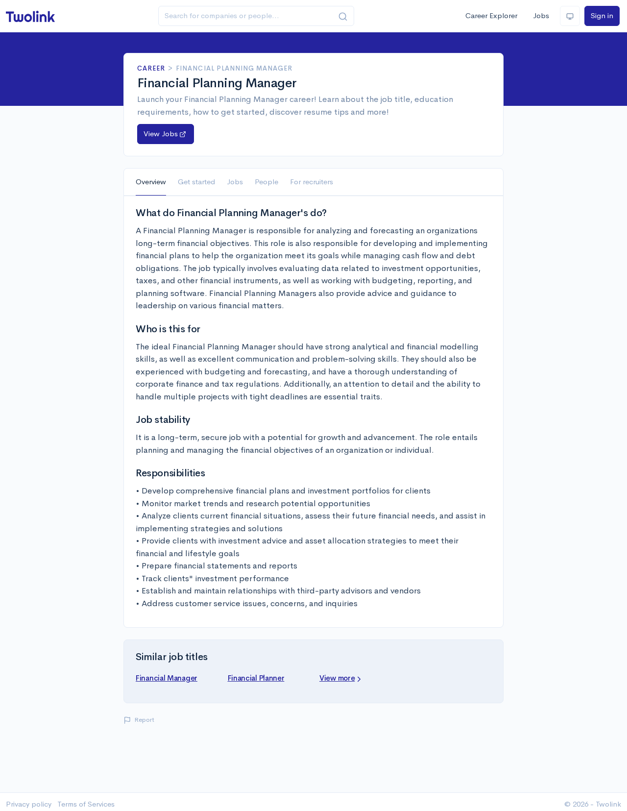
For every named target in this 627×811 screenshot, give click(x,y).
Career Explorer (491, 15)
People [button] (266, 181)
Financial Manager (166, 678)
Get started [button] (196, 181)
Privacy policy (28, 804)
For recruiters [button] (311, 181)
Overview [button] (151, 181)
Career (151, 68)
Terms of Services (86, 804)
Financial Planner (256, 678)
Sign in (602, 15)
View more (337, 678)
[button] (165, 134)
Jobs (541, 15)
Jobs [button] (235, 181)
